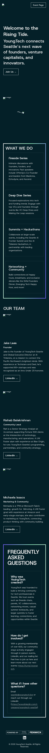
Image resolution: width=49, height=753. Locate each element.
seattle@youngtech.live (22, 694)
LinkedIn (10, 378)
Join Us (9, 71)
